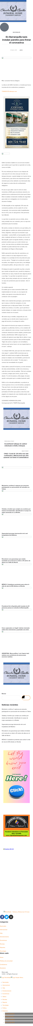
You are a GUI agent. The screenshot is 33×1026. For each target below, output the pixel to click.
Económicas (3, 940)
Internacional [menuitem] (6, 985)
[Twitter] (6, 917)
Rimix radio (5, 972)
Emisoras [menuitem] (5, 1011)
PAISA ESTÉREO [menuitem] (9, 1019)
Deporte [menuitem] (4, 1002)
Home (1, 957)
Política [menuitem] (4, 1008)
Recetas (2, 944)
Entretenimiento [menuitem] (6, 991)
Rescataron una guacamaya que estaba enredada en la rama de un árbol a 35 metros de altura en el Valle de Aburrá (16, 560)
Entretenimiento (4, 936)
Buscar (4, 693)
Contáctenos (3, 964)
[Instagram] (11, 917)
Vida (1, 933)
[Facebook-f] (2, 917)
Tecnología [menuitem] (5, 1005)
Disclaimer (3, 968)
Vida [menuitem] (3, 988)
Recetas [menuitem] (4, 999)
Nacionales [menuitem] (5, 982)
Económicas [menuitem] (5, 993)
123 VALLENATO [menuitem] (9, 1013)
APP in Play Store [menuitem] (10, 1022)
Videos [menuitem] (4, 996)
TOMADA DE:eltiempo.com (9, 91)
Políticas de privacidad (6, 961)
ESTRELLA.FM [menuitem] (9, 1016)
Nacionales (3, 926)
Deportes (2, 947)
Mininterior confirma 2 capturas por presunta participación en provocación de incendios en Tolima (15, 487)
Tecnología (3, 951)
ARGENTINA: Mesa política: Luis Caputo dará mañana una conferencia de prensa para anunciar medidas (15, 655)
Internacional (3, 929)
